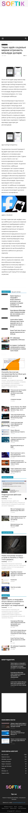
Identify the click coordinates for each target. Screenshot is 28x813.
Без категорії (9, 42)
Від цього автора (16, 292)
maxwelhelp (4, 378)
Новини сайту (13, 808)
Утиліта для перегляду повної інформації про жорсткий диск (17, 424)
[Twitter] (6, 59)
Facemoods (14, 579)
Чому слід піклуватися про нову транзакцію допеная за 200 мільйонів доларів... (18, 416)
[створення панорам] (5, 401)
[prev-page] (3, 355)
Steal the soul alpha (16, 587)
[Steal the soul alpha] (5, 589)
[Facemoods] (5, 581)
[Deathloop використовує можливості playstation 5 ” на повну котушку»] (5, 462)
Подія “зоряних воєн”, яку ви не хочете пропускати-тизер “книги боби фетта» (18, 470)
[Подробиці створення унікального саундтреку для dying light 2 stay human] (5, 573)
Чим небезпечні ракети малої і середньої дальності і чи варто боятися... (18, 439)
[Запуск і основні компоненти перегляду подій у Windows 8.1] (5, 741)
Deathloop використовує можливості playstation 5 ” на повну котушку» (18, 462)
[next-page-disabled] (5, 355)
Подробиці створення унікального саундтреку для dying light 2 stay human (18, 573)
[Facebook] (3, 59)
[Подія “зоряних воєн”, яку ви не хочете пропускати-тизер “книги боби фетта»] (5, 470)
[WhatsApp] (13, 59)
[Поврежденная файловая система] (14, 486)
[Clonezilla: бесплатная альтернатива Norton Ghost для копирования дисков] (14, 364)
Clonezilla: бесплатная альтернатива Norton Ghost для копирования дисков (14, 374)
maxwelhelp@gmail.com (19, 802)
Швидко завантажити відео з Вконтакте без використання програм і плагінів (18, 725)
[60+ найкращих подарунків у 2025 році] (5, 339)
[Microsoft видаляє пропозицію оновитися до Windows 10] (5, 733)
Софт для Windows (22, 808)
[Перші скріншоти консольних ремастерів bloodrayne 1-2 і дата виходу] (5, 518)
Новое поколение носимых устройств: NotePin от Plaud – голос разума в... (13, 557)
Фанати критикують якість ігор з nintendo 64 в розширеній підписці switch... (18, 454)
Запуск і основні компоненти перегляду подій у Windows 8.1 (18, 740)
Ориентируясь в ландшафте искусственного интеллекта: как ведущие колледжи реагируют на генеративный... (13, 602)
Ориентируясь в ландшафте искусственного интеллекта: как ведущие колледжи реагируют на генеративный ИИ (16, 301)
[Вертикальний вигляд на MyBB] (5, 447)
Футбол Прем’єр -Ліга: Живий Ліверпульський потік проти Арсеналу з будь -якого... (18, 408)
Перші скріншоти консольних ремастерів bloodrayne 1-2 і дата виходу (18, 518)
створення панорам (16, 399)
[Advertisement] (14, 22)
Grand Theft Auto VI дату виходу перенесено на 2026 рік (18, 332)
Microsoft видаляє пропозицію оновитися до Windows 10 (18, 733)
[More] (17, 59)
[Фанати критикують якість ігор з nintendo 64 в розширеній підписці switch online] (5, 455)
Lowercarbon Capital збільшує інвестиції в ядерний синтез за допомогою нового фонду (17, 323)
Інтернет (20, 806)
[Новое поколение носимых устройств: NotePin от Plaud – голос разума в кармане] (14, 545)
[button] (2, 38)
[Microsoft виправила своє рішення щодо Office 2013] (5, 511)
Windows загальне (8, 806)
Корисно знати (5, 808)
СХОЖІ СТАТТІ (6, 292)
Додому (3, 42)
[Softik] (14, 3)
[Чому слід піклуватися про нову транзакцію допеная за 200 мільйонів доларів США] (5, 416)
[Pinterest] (10, 59)
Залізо (15, 806)
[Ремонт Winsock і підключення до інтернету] (5, 432)
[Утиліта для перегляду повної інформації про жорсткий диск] (5, 424)
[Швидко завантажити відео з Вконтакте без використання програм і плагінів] (5, 725)
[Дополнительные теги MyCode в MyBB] (5, 526)
